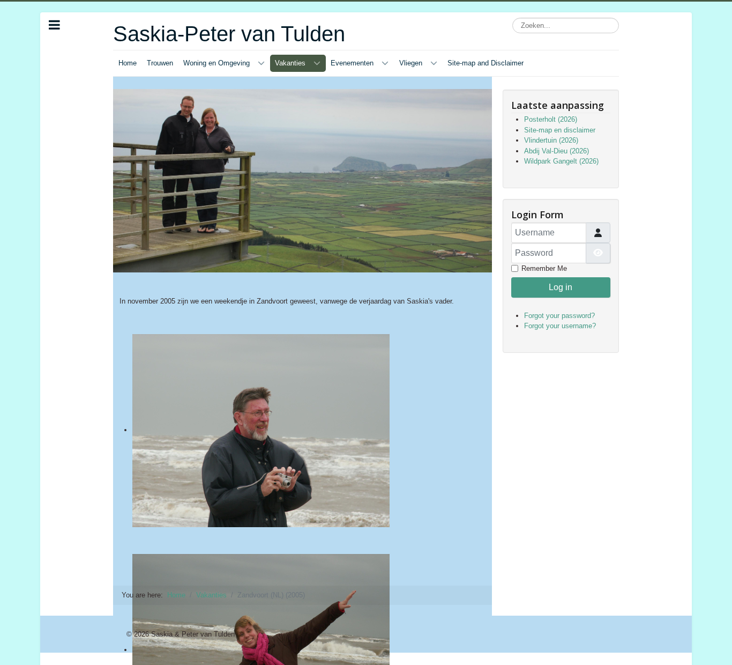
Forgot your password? (559, 316)
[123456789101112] (302, 444)
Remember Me (544, 268)
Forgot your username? (560, 326)
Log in (560, 287)
